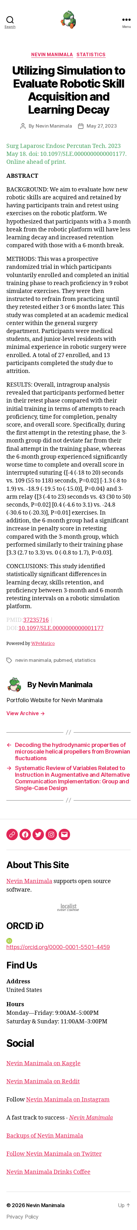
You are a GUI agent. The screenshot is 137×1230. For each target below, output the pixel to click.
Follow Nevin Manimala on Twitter (54, 1154)
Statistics (91, 54)
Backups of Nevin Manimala (44, 1136)
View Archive (25, 713)
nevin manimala (33, 660)
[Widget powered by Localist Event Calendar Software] (69, 907)
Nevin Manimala (52, 54)
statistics (85, 660)
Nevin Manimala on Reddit (43, 1081)
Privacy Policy (22, 1216)
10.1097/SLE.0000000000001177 (61, 628)
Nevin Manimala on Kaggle (43, 1063)
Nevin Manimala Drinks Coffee (48, 1172)
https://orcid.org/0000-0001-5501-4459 (58, 947)
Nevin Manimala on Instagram (68, 1099)
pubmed (63, 660)
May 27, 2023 (102, 126)
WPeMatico (43, 643)
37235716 (36, 620)
